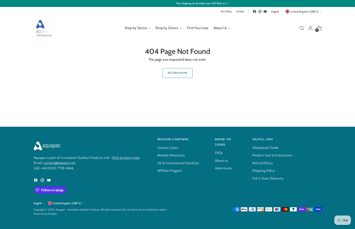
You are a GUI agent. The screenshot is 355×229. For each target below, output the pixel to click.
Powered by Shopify (45, 213)
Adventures (223, 168)
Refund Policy (262, 163)
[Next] (232, 3)
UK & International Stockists (178, 163)
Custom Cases (167, 148)
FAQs (219, 153)
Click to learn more (126, 158)
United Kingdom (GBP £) (304, 11)
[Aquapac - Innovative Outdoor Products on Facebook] (254, 11)
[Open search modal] (302, 28)
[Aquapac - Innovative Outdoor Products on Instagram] (260, 11)
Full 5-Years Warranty (268, 178)
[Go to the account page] (310, 28)
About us (221, 160)
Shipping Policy (263, 171)
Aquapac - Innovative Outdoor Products (77, 209)
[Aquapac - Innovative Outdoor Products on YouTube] (265, 11)
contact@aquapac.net (59, 163)
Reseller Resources (171, 155)
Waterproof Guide (265, 148)
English (275, 11)
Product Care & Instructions (272, 155)
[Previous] (122, 3)
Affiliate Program (169, 171)
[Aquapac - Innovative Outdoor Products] (44, 28)
